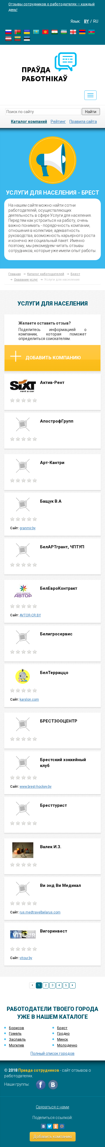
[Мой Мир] (61, 1126)
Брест (75, 274)
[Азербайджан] (91, 32)
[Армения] (82, 32)
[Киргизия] (45, 32)
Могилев (16, 1045)
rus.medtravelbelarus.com (40, 912)
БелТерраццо (54, 672)
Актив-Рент (52, 382)
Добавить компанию (53, 357)
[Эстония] (27, 38)
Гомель (15, 1033)
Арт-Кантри (52, 462)
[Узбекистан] (64, 32)
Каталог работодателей (45, 274)
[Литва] (17, 38)
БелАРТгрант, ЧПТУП (62, 546)
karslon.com (29, 699)
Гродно (63, 1033)
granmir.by (28, 528)
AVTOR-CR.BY (30, 615)
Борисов (16, 1028)
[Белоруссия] (17, 32)
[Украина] (27, 32)
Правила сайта (83, 121)
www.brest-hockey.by (36, 787)
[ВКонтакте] (43, 1126)
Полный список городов (52, 1053)
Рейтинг (58, 121)
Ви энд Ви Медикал (60, 885)
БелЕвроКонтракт (58, 588)
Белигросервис (56, 634)
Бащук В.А (51, 501)
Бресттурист (54, 805)
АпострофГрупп (56, 421)
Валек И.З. (50, 846)
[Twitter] (49, 1126)
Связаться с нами (52, 1107)
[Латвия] (8, 38)
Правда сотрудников (38, 1070)
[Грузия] (73, 32)
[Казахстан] (36, 32)
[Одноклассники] (55, 1126)
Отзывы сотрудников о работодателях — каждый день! (51, 7)
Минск (62, 1039)
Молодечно (67, 1045)
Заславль (17, 1039)
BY (86, 21)
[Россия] (8, 32)
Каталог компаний (29, 121)
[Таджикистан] (54, 32)
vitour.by (26, 958)
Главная (14, 274)
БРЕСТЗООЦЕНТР (58, 721)
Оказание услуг (26, 279)
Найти (90, 111)
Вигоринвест (53, 931)
